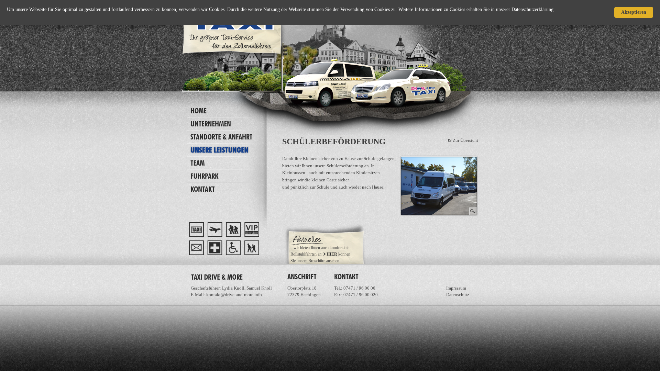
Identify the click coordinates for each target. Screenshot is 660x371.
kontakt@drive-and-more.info (234, 294)
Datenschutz (457, 294)
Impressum (456, 288)
